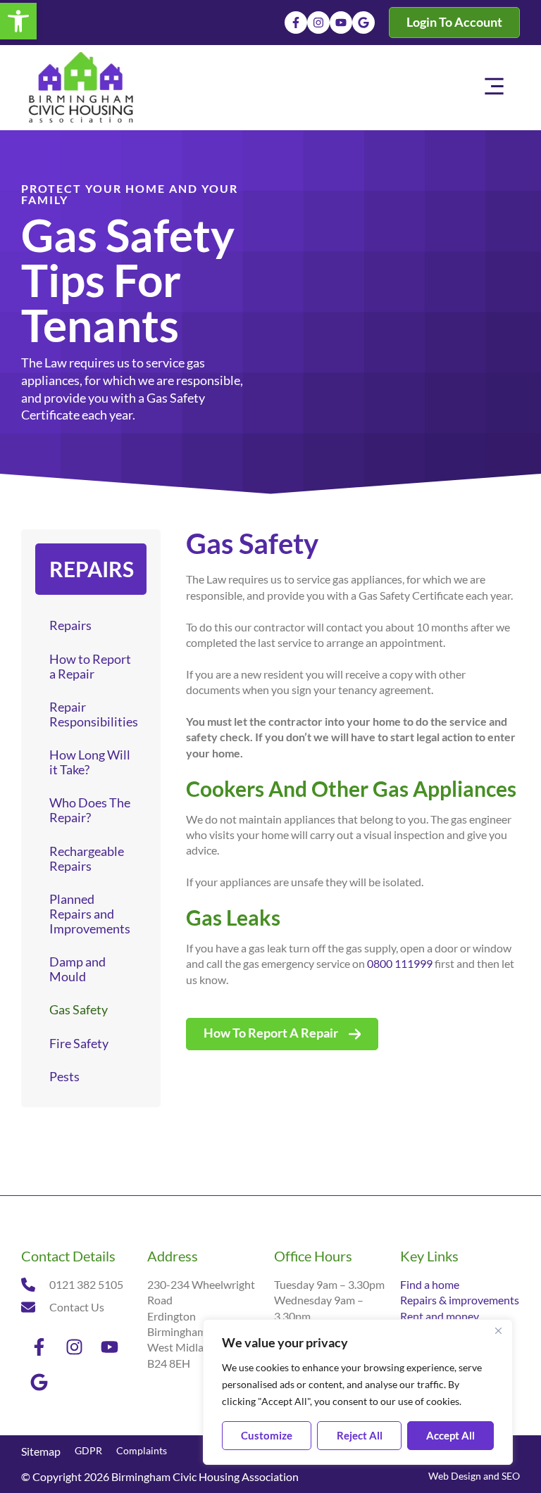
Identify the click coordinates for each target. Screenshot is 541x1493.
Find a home (429, 1284)
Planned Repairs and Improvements (89, 914)
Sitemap (41, 1451)
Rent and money (439, 1316)
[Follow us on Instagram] (318, 22)
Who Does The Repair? (89, 810)
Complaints (141, 1450)
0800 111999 (400, 963)
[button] (18, 21)
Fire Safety (78, 1043)
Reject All (360, 1435)
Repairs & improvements (459, 1299)
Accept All (450, 1435)
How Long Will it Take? (89, 762)
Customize (266, 1435)
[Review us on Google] (363, 22)
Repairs (70, 625)
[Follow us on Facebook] (296, 22)
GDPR (88, 1450)
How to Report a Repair (90, 666)
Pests (64, 1076)
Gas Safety (78, 1009)
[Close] (498, 1331)
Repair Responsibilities (93, 714)
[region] (358, 1392)
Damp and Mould (77, 969)
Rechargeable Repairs (86, 859)
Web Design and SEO (474, 1476)
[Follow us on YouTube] (341, 22)
